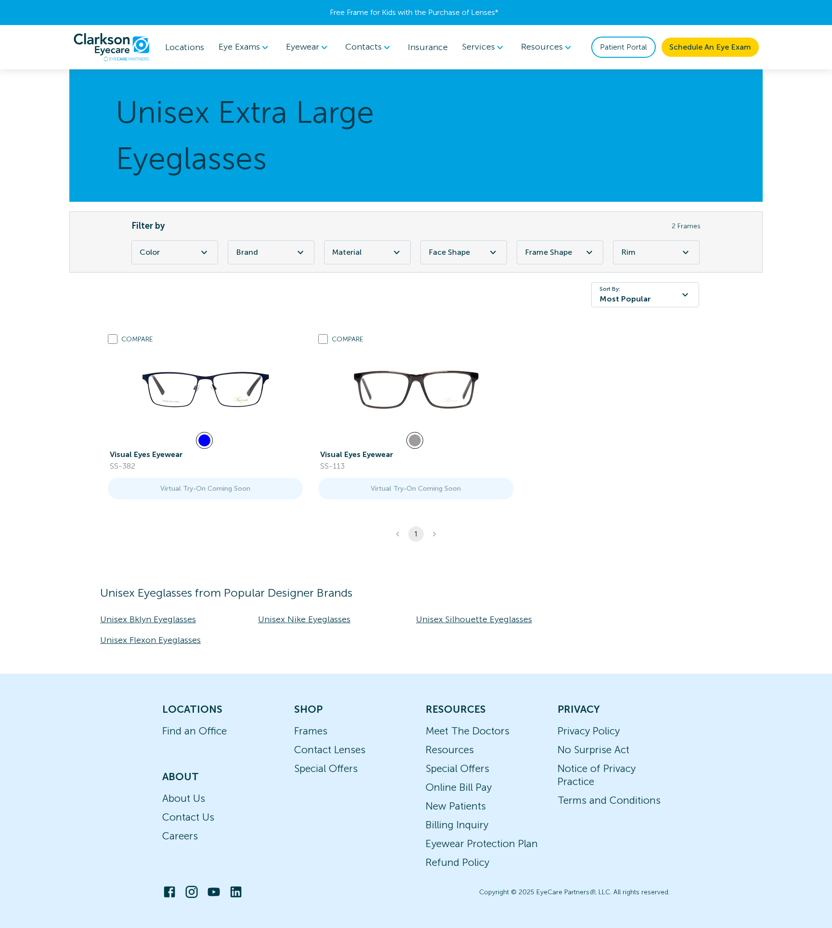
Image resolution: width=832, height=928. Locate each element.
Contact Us (188, 817)
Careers (180, 836)
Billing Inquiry (457, 825)
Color (150, 252)
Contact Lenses (329, 750)
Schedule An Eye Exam (710, 47)
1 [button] (416, 534)
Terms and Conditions (609, 800)
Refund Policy (457, 862)
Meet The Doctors (467, 731)
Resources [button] (542, 47)
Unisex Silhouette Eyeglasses (474, 619)
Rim (628, 252)
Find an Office (194, 731)
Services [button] (478, 47)
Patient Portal (623, 47)
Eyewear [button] (302, 47)
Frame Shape (548, 252)
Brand (247, 252)
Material (347, 252)
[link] (206, 389)
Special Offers (326, 768)
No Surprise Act (593, 750)
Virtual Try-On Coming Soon (205, 488)
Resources (450, 750)
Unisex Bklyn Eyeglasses (148, 619)
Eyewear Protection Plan (482, 843)
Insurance (428, 47)
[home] (111, 47)
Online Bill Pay (459, 787)
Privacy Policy (589, 731)
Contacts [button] (363, 47)
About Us (183, 798)
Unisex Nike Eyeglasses (304, 619)
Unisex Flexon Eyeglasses (150, 640)
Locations (184, 47)
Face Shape (449, 252)
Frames (310, 731)
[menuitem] (245, 47)
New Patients (456, 806)
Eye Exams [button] (239, 47)
